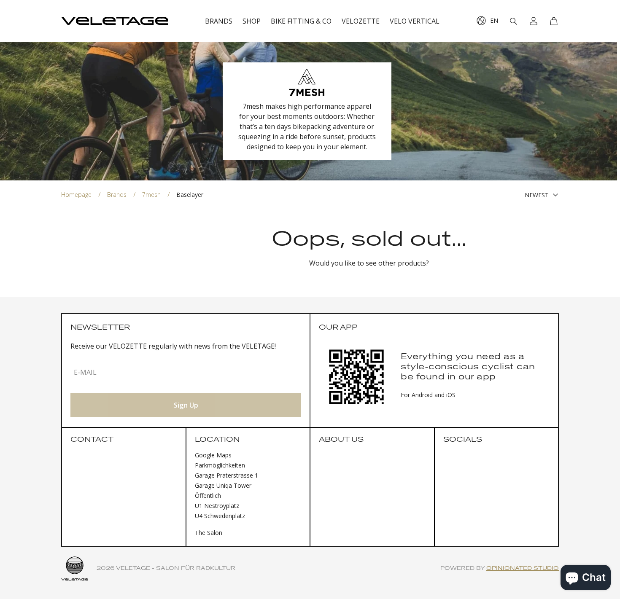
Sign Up (186, 405)
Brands (117, 195)
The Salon (208, 533)
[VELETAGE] (114, 21)
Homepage (76, 195)
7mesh (151, 195)
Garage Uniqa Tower (223, 485)
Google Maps (213, 455)
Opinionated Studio (522, 568)
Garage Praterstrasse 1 (226, 475)
